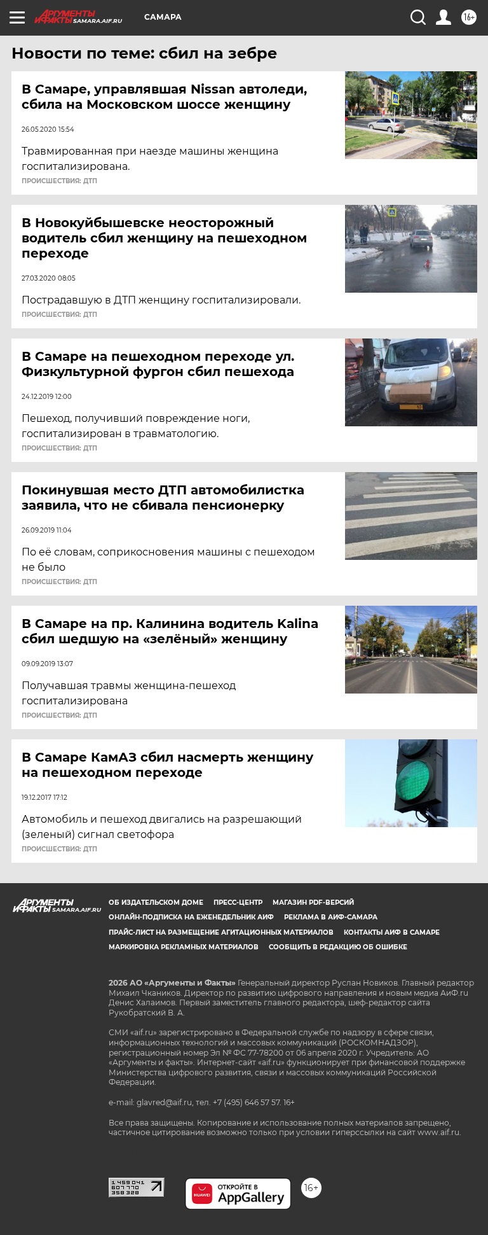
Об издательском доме (156, 902)
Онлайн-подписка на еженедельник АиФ (191, 917)
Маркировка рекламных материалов (184, 947)
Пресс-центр (238, 902)
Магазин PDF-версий (313, 902)
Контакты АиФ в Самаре (392, 932)
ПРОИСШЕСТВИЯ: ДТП (59, 181)
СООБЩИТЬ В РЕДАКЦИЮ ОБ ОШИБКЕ (338, 947)
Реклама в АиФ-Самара (330, 917)
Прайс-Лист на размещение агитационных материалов (221, 932)
